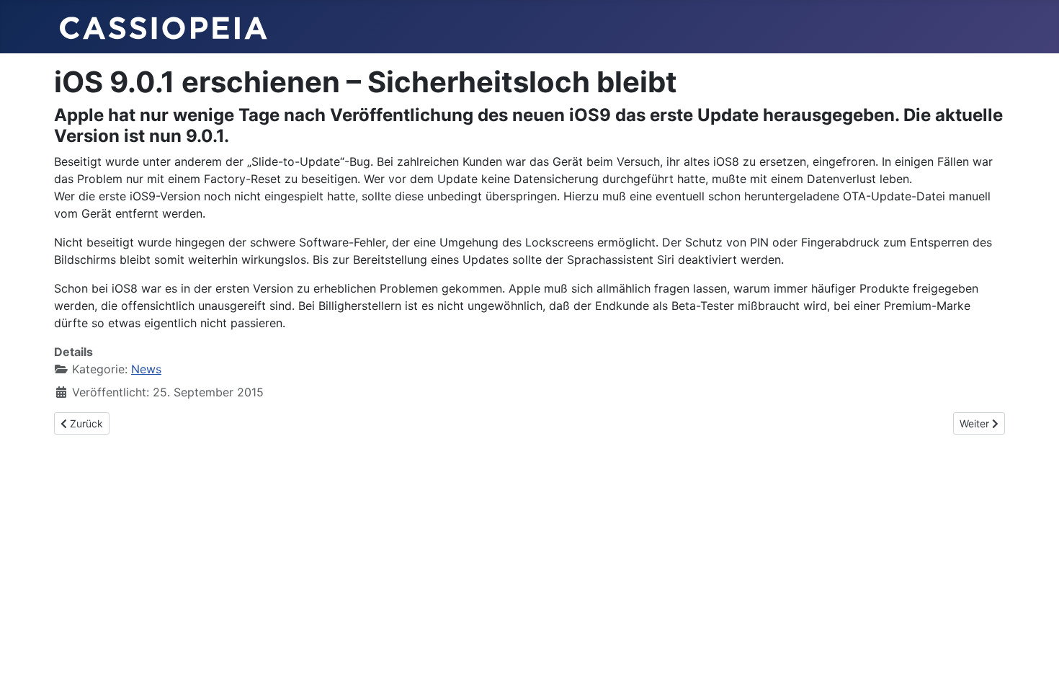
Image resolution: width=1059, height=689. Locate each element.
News (146, 369)
